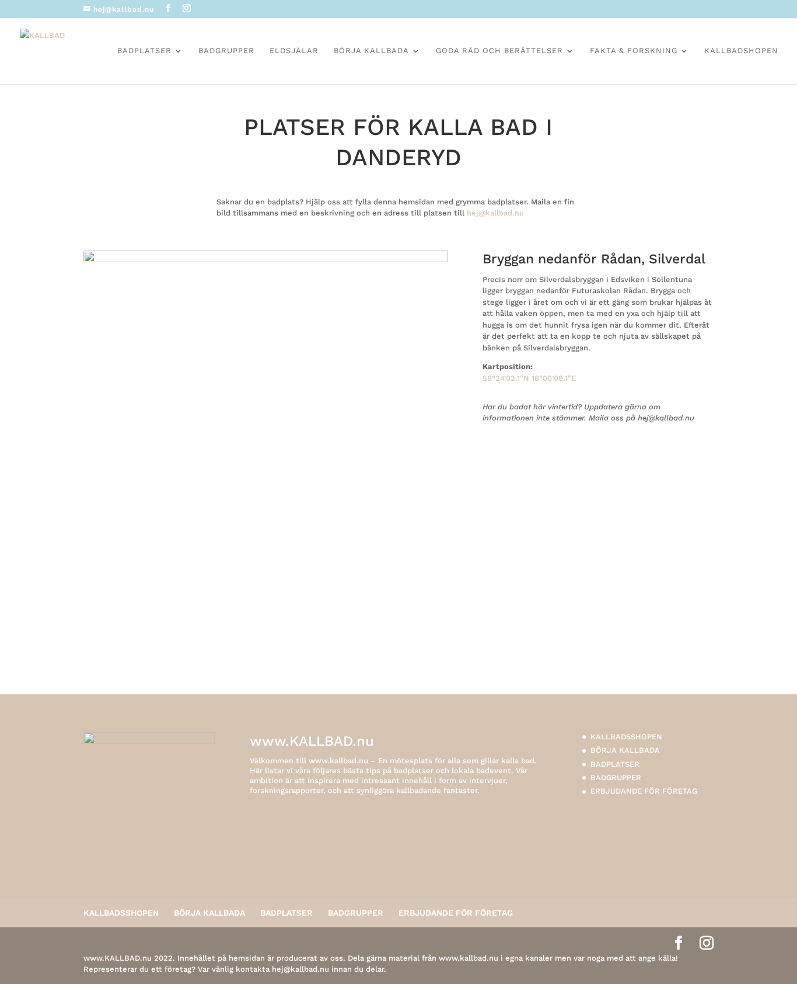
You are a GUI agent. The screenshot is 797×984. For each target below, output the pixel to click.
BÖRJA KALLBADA (371, 51)
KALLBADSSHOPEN (626, 736)
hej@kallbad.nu (495, 212)
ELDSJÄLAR (294, 51)
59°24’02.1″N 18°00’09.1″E (529, 378)
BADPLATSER (144, 51)
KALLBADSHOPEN (741, 51)
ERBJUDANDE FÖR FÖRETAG (643, 791)
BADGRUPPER (226, 51)
